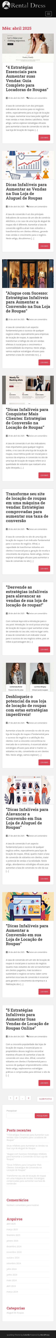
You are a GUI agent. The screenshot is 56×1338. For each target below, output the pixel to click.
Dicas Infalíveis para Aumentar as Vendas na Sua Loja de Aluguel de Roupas (26, 191)
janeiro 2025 (12, 1240)
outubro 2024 (13, 1257)
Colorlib (26, 1335)
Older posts (45, 1099)
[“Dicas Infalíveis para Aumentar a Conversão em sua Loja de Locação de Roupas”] (28, 906)
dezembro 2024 (14, 1246)
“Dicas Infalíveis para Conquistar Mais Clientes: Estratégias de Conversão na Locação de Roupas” (27, 418)
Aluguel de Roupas (15, 1312)
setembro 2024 (14, 1263)
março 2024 (12, 1291)
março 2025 (12, 1229)
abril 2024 (11, 1286)
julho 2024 (11, 1269)
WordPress (44, 1335)
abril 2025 (11, 1223)
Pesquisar (12, 1110)
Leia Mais (44, 137)
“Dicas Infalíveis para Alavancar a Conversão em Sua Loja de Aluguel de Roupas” (27, 818)
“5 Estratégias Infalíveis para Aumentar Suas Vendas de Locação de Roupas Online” (27, 1019)
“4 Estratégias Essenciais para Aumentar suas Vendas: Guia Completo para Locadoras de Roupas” (27, 78)
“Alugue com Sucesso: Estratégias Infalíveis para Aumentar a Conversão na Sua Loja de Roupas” (28, 302)
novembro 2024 (14, 1252)
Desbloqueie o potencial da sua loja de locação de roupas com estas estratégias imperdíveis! (27, 705)
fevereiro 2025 (13, 1235)
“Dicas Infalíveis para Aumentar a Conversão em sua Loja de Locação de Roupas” (27, 934)
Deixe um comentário (38, 98)
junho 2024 (12, 1274)
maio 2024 (12, 1280)
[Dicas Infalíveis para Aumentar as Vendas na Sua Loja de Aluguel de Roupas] (28, 165)
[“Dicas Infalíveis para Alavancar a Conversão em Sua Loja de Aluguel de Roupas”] (28, 790)
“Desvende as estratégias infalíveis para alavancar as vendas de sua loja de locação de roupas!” (27, 596)
